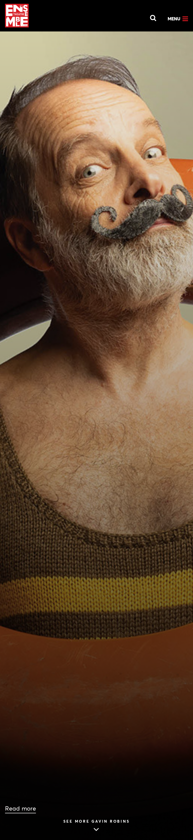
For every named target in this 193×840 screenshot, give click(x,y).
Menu (174, 19)
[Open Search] (150, 17)
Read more (20, 808)
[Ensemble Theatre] (17, 15)
